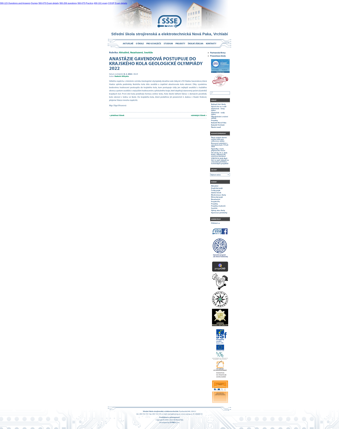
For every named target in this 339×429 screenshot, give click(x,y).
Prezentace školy (218, 55)
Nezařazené (136, 52)
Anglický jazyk (217, 188)
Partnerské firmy (218, 52)
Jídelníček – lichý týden (218, 109)
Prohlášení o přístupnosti (169, 417)
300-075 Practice (85, 3)
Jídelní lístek (216, 193)
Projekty (180, 43)
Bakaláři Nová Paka (218, 123)
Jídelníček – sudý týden (218, 113)
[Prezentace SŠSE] (220, 65)
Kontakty (211, 43)
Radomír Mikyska (122, 76)
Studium (168, 43)
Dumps (34, 3)
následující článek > (199, 115)
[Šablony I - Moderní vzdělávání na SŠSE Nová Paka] (220, 249)
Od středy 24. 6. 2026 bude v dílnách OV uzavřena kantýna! (219, 154)
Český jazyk (215, 190)
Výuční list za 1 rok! (218, 106)
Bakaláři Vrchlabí (218, 125)
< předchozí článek (116, 115)
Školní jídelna (195, 43)
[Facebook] (220, 231)
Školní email (216, 127)
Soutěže (148, 52)
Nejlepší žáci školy (218, 104)
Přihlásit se (215, 223)
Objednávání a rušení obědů (219, 117)
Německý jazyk (217, 197)
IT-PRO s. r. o (174, 422)
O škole (140, 43)
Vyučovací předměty (219, 213)
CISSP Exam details (117, 3)
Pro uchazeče (153, 43)
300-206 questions (68, 3)
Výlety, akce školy (218, 210)
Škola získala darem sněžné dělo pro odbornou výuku (219, 139)
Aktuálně (128, 43)
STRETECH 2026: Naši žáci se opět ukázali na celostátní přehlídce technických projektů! (220, 160)
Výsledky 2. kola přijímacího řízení (218, 149)
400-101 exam (100, 3)
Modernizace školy (218, 195)
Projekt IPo (215, 201)
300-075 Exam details (48, 3)
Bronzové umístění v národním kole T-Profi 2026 (219, 145)
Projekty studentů (218, 206)
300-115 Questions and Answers (15, 3)
